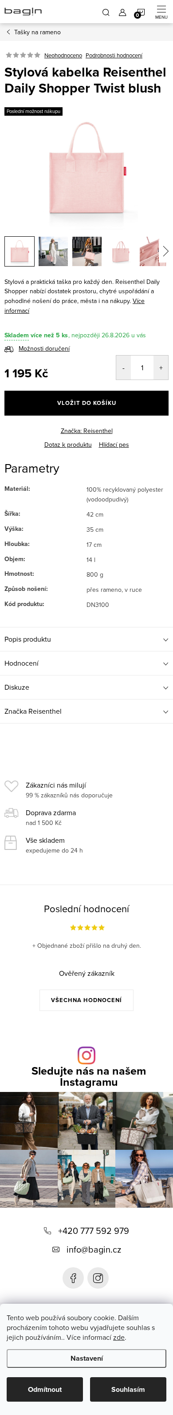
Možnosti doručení (44, 348)
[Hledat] (106, 11)
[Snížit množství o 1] (123, 368)
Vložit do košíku (86, 403)
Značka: (87, 430)
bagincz (98, 1278)
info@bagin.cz (94, 1249)
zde (119, 1337)
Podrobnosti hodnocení (114, 55)
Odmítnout (45, 1389)
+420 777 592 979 (93, 1230)
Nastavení (87, 1358)
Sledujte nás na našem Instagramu (88, 1076)
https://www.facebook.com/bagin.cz (73, 1278)
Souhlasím (128, 1389)
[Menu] (161, 11)
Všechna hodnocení (86, 1000)
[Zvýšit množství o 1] (160, 368)
